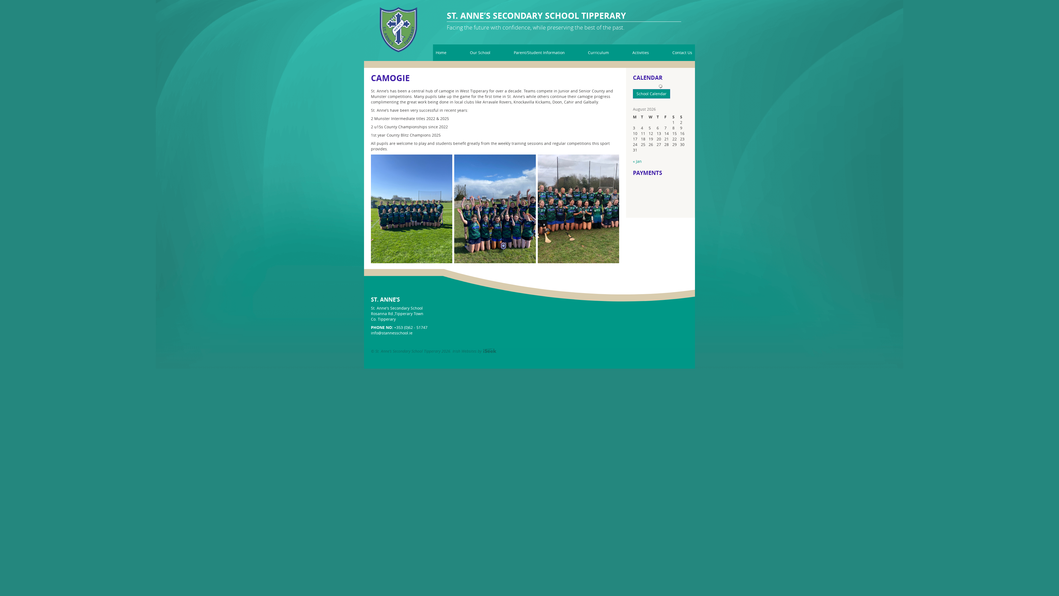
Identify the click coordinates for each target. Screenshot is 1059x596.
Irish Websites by (474, 351)
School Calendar (652, 93)
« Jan (637, 161)
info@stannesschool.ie (392, 333)
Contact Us (682, 52)
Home (441, 52)
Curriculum (598, 52)
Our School (480, 52)
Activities (640, 52)
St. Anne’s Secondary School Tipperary (536, 16)
